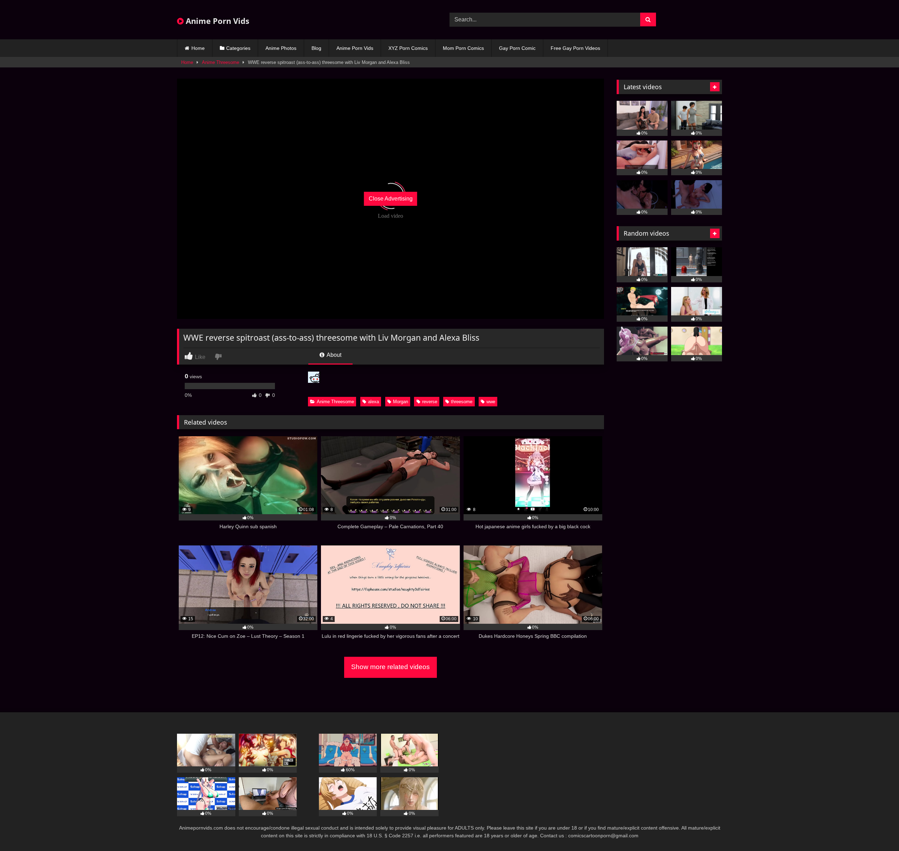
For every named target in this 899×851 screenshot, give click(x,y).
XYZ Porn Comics (408, 48)
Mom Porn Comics (463, 48)
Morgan (400, 401)
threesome (461, 401)
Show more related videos (390, 666)
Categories (238, 48)
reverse (429, 401)
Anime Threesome (220, 62)
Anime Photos (280, 48)
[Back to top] (877, 830)
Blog (316, 48)
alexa (373, 401)
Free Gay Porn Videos (575, 48)
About (333, 355)
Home (198, 48)
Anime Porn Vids (216, 20)
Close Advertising (391, 199)
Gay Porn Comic (517, 48)
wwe (490, 401)
